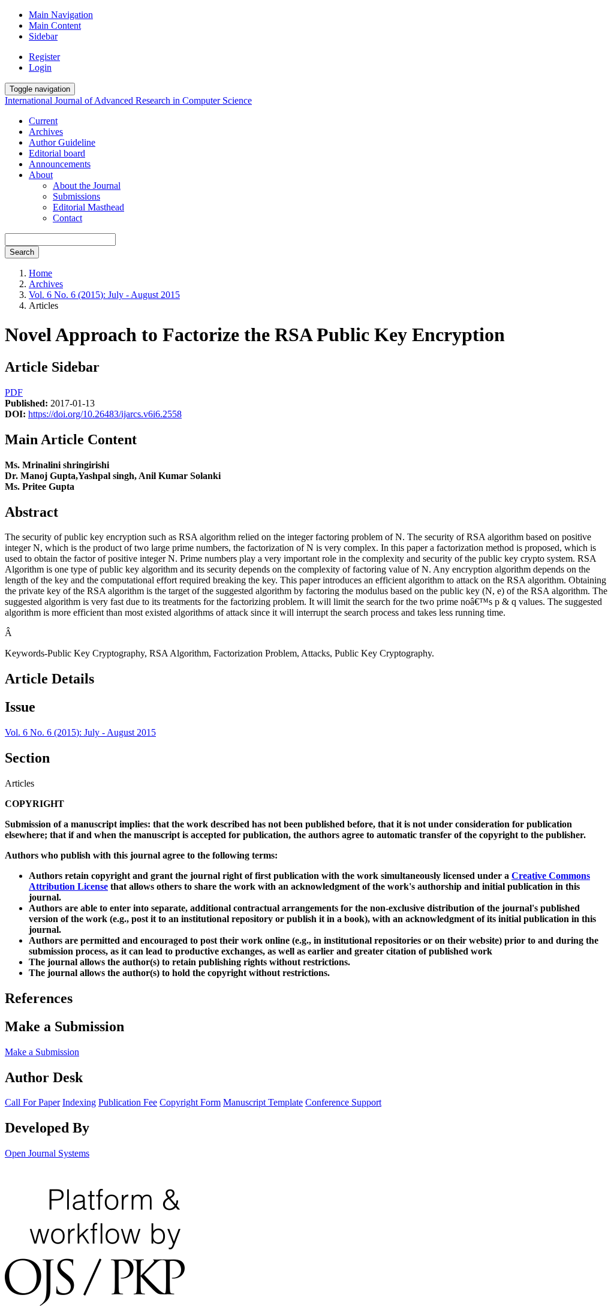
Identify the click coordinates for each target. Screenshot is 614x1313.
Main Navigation (61, 15)
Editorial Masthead (88, 207)
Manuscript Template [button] (263, 1102)
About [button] (41, 175)
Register (44, 57)
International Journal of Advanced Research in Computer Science (128, 100)
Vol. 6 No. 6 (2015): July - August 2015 (104, 295)
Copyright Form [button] (190, 1102)
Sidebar (43, 36)
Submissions (76, 196)
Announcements (60, 164)
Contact (67, 218)
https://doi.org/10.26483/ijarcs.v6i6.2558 (105, 414)
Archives (46, 132)
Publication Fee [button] (127, 1102)
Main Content (55, 25)
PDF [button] (14, 392)
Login (40, 67)
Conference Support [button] (343, 1102)
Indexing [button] (79, 1102)
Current (43, 121)
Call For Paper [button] (32, 1102)
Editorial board (57, 153)
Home (40, 273)
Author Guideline (62, 142)
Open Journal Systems (47, 1153)
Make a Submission (42, 1052)
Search (22, 252)
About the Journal (87, 185)
